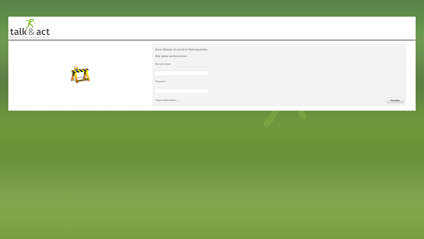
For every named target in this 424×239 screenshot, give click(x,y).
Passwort (160, 81)
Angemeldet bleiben (166, 100)
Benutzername (163, 64)
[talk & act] (29, 28)
